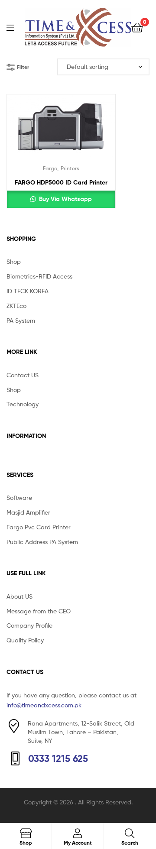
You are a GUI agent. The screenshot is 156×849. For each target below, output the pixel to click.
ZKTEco (16, 305)
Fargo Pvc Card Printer (38, 527)
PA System (20, 320)
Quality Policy (25, 640)
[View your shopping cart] (137, 27)
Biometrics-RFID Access (39, 276)
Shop (13, 261)
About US (19, 596)
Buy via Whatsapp (64, 199)
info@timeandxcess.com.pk (43, 705)
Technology (22, 404)
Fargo (50, 168)
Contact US (22, 375)
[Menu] (15, 27)
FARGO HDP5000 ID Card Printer (61, 182)
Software (19, 497)
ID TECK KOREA (27, 291)
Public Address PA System (42, 541)
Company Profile (29, 625)
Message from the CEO (38, 611)
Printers (70, 168)
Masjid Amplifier (28, 512)
